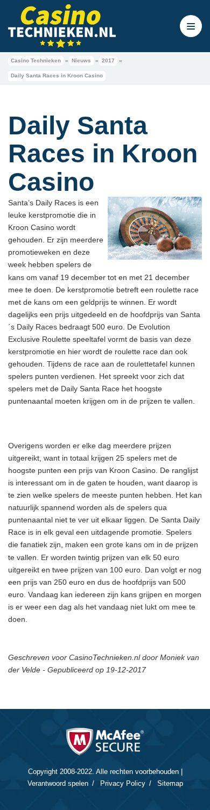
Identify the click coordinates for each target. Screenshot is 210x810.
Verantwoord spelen (57, 783)
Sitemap (170, 783)
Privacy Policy (122, 783)
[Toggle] (191, 26)
